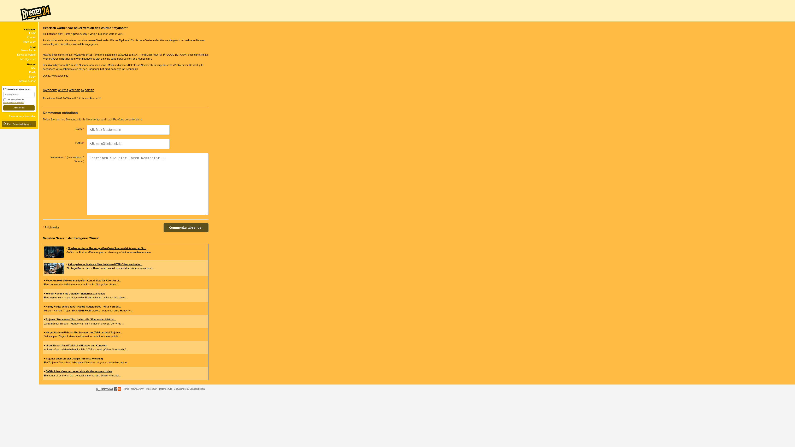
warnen (74, 90)
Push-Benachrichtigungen (19, 124)
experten (87, 90)
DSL (33, 68)
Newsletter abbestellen (22, 116)
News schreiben (26, 54)
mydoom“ (50, 90)
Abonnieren (19, 108)
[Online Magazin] (26, 21)
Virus (92, 33)
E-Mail (79, 143)
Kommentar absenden (186, 227)
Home (32, 33)
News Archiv (28, 50)
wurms (63, 90)
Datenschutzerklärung (13, 102)
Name (80, 129)
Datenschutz (165, 389)
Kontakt (31, 37)
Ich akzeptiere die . (14, 101)
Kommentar (67, 159)
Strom (32, 76)
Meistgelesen (28, 59)
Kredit (32, 72)
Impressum (29, 41)
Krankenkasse (27, 81)
